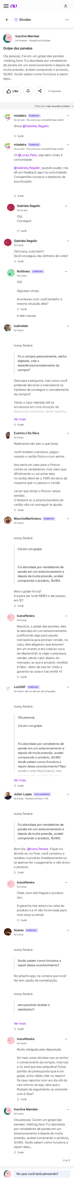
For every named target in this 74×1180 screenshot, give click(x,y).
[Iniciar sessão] (65, 6)
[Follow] (28, 91)
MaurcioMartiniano (27, 518)
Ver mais (20, 419)
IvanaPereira (26, 615)
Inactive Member (27, 36)
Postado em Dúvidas (39, 41)
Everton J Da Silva (26, 433)
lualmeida (21, 326)
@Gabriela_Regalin (36, 126)
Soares (19, 930)
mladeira (20, 115)
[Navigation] (6, 6)
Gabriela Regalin (28, 206)
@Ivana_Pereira (37, 849)
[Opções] (67, 20)
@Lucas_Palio (27, 155)
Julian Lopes (23, 794)
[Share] (40, 91)
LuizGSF (20, 687)
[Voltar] (7, 20)
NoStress (23, 271)
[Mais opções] (67, 115)
